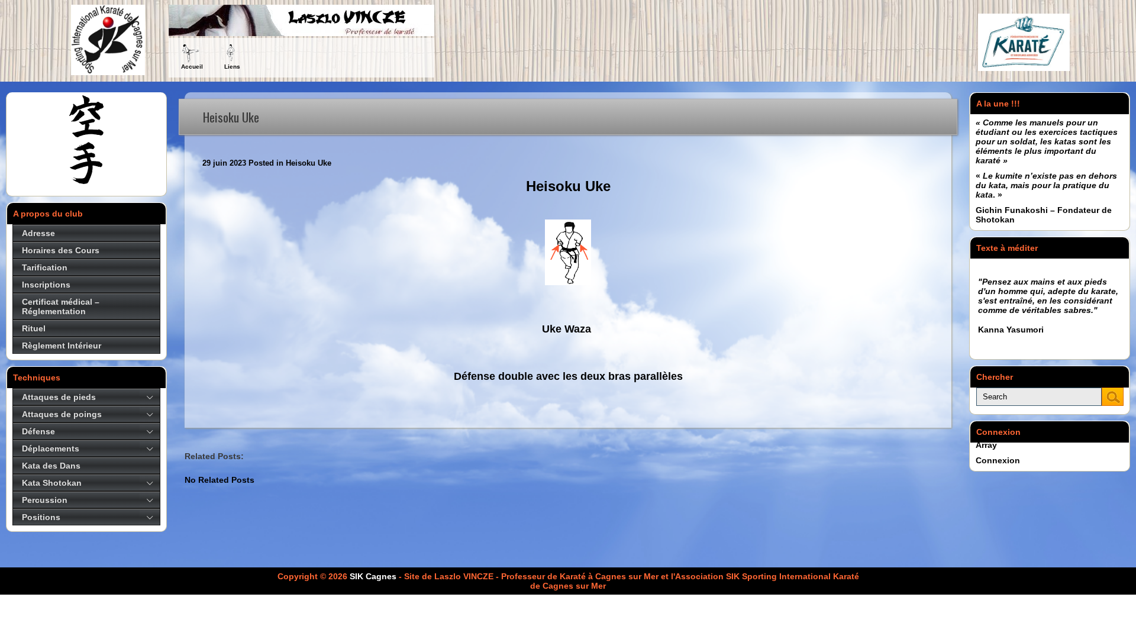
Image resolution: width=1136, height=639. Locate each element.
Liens (232, 66)
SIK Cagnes (373, 576)
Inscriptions (46, 284)
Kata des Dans (51, 465)
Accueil (192, 66)
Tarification (44, 267)
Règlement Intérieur (61, 345)
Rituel (34, 328)
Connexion (998, 460)
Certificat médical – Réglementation (60, 306)
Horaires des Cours (60, 250)
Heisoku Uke (308, 163)
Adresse (38, 233)
